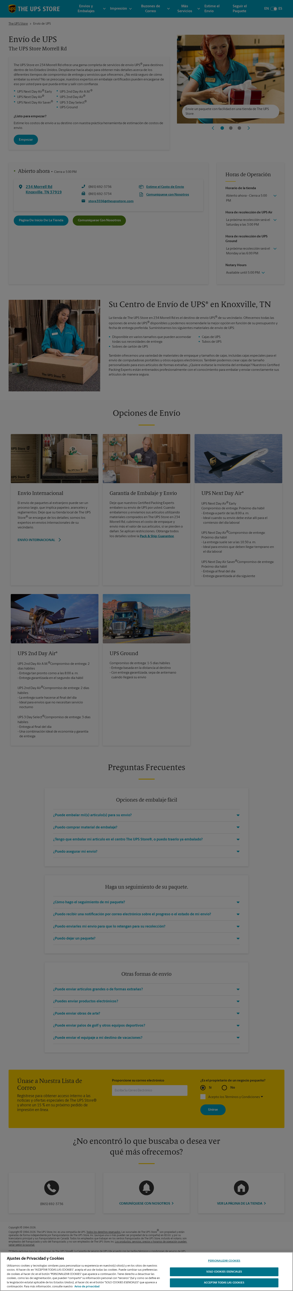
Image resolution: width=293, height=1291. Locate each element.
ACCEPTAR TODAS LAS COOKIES (224, 1282)
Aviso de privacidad (87, 1286)
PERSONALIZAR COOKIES (224, 1260)
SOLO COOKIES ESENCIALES (224, 1271)
